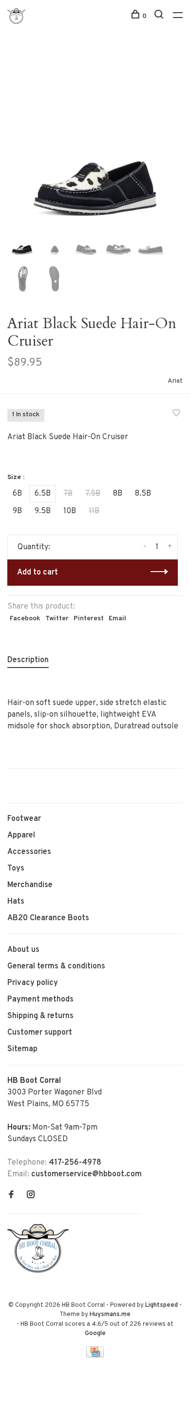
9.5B (43, 511)
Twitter (57, 618)
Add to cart (37, 572)
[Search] (160, 16)
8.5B (143, 494)
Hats (15, 902)
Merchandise (30, 885)
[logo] (40, 1271)
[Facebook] (11, 1196)
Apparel (21, 835)
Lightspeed (161, 1305)
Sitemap (22, 1049)
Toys (15, 868)
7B (68, 494)
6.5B (43, 494)
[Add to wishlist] (176, 414)
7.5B (92, 494)
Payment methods (40, 999)
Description (28, 660)
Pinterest (89, 618)
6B (17, 494)
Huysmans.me (110, 1314)
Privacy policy (32, 983)
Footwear (24, 819)
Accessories (29, 852)
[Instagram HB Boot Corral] (31, 1196)
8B (117, 494)
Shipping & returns (40, 1016)
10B (69, 511)
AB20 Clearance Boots (48, 918)
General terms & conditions (56, 966)
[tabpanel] (95, 136)
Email (117, 618)
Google (95, 1333)
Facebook (25, 618)
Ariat (175, 381)
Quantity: (34, 547)
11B (94, 511)
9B (17, 511)
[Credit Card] (95, 1355)
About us (23, 950)
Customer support (39, 1033)
